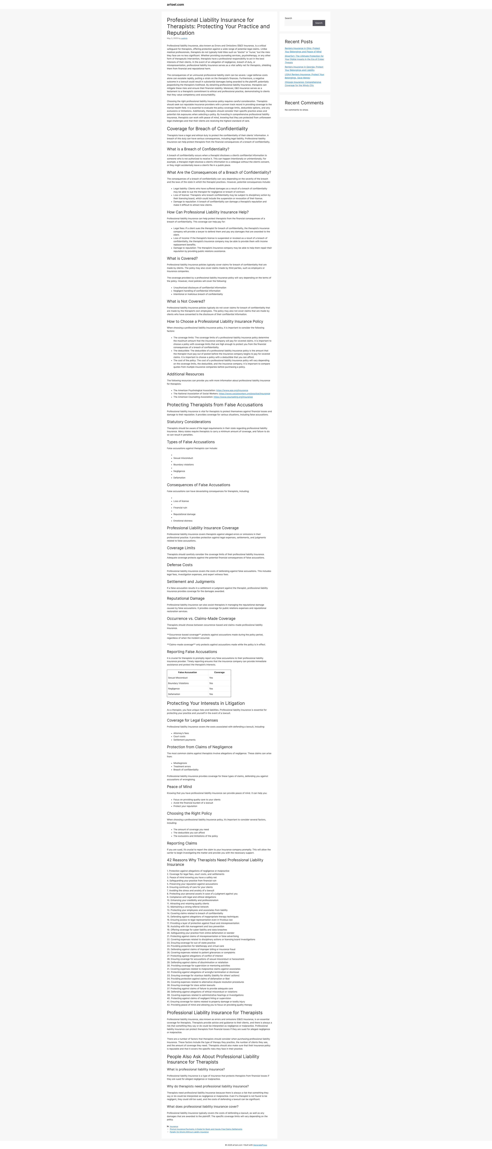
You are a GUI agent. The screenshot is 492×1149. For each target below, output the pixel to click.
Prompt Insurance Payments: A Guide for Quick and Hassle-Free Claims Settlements (206, 1129)
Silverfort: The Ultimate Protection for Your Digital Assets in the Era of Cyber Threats (304, 59)
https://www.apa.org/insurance (232, 390)
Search (288, 18)
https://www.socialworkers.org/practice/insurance (244, 393)
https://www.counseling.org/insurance (233, 397)
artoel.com (175, 4)
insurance (174, 1126)
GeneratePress (260, 1145)
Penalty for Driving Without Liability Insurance (189, 1132)
